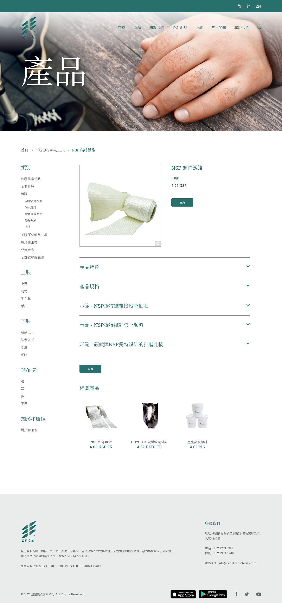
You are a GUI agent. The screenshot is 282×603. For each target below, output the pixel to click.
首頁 (121, 27)
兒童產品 (27, 250)
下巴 (24, 403)
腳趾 (24, 355)
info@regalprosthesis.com (237, 563)
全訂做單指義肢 (32, 257)
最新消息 (179, 27)
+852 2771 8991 (222, 548)
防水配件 (31, 207)
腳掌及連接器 (33, 201)
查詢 (182, 202)
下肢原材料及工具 (50, 150)
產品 (137, 27)
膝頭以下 (27, 340)
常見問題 (218, 27)
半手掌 (26, 298)
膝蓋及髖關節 (33, 214)
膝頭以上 (27, 332)
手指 (24, 306)
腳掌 (24, 347)
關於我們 (156, 27)
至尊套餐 (27, 186)
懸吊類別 (31, 220)
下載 (199, 27)
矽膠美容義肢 (31, 179)
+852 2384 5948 (223, 553)
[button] (164, 267)
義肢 (24, 194)
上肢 (28, 227)
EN (258, 6)
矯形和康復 (29, 242)
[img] (29, 27)
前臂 (24, 291)
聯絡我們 (241, 27)
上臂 (24, 283)
